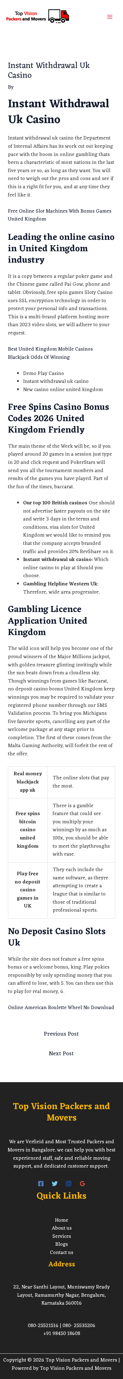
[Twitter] (55, 1184)
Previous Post (61, 1034)
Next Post (61, 1054)
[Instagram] (69, 1184)
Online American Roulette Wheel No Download (61, 1007)
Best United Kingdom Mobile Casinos (50, 349)
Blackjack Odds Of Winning (39, 357)
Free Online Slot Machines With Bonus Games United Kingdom (59, 215)
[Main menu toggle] (110, 17)
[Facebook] (41, 1184)
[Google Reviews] (82, 1184)
